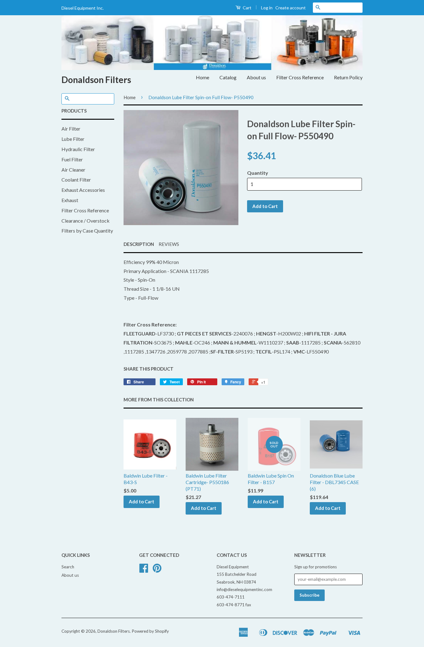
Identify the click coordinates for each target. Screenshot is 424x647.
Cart (246, 7)
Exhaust (69, 200)
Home (202, 77)
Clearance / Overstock (85, 221)
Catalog (228, 77)
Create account (290, 7)
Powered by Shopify (150, 631)
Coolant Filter (76, 180)
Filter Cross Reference (300, 77)
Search (67, 566)
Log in (267, 7)
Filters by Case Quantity (87, 230)
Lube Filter (72, 139)
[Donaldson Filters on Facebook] (143, 570)
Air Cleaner (73, 170)
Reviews (169, 244)
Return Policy (348, 77)
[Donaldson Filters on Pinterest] (157, 570)
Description (139, 244)
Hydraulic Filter (78, 149)
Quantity (257, 173)
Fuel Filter (72, 159)
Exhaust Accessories (83, 190)
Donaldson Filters (96, 79)
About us (256, 77)
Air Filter (70, 129)
